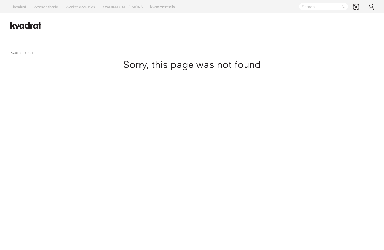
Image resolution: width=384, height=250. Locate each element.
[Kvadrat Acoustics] (80, 6)
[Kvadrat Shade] (46, 6)
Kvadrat (17, 53)
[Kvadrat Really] (163, 6)
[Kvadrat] (19, 6)
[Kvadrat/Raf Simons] (122, 6)
